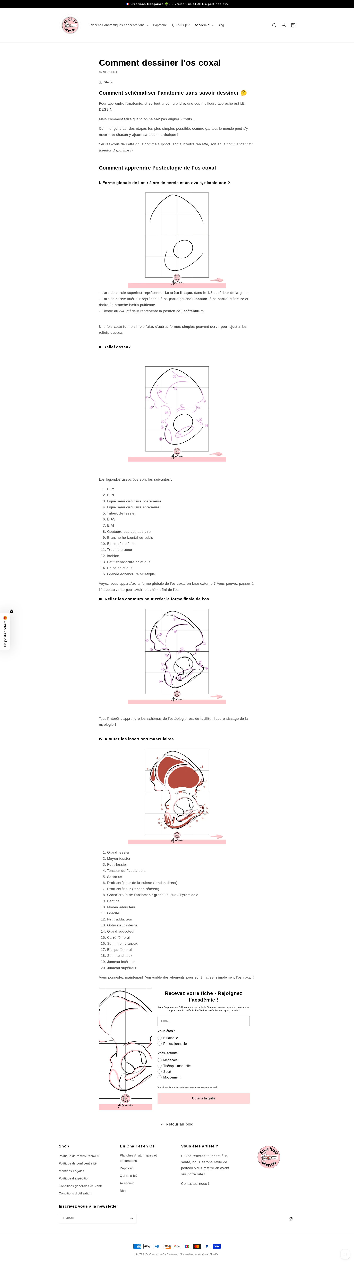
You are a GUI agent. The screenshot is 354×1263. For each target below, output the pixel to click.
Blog (123, 1190)
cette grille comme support (148, 144)
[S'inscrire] (131, 1218)
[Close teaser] (11, 611)
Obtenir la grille (203, 1098)
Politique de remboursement (79, 1156)
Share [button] (108, 82)
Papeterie (127, 1168)
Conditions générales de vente (81, 1186)
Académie (127, 1183)
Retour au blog (180, 1124)
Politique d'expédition (74, 1178)
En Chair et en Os (155, 1254)
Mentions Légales (71, 1171)
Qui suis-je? (128, 1175)
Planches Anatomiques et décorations (138, 1158)
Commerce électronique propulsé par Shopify (192, 1254)
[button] (118, 25)
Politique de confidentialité (78, 1163)
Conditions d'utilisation (75, 1193)
